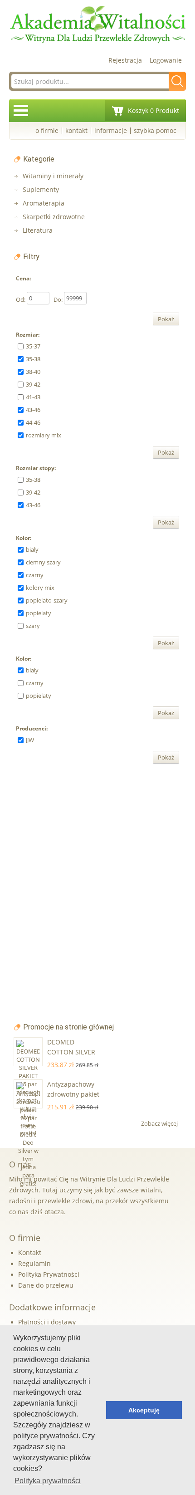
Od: (20, 299)
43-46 (33, 410)
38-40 (33, 372)
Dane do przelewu (45, 1285)
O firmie (46, 130)
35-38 (33, 359)
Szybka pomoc (155, 130)
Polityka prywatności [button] (48, 1481)
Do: (58, 299)
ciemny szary (43, 562)
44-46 (33, 422)
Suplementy (41, 189)
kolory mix (40, 587)
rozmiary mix (43, 435)
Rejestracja (125, 60)
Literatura (38, 230)
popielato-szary (47, 600)
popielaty (38, 613)
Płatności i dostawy (47, 1322)
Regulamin (34, 1263)
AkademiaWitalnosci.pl (97, 24)
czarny (35, 575)
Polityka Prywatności (48, 1274)
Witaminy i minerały (53, 176)
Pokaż (166, 319)
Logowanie (166, 60)
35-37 (33, 346)
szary (33, 626)
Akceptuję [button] (144, 1410)
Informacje (110, 130)
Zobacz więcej (160, 1123)
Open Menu (21, 110)
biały (32, 549)
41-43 (33, 397)
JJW (30, 740)
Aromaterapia (43, 203)
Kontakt (76, 130)
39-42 (33, 384)
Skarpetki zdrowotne (54, 216)
